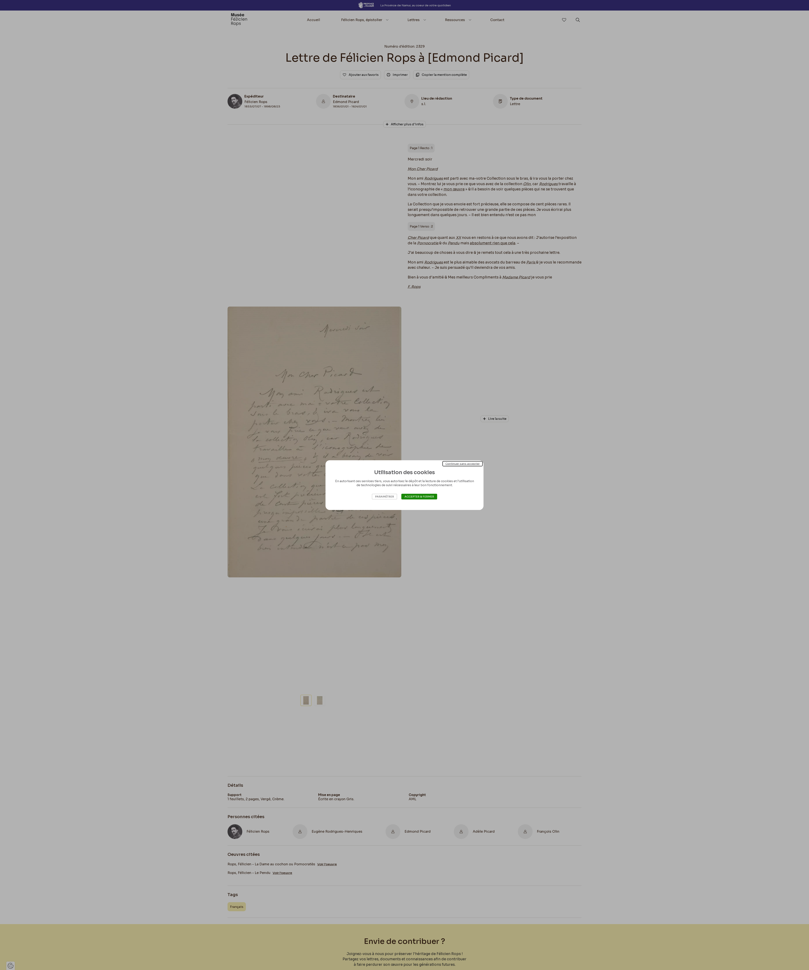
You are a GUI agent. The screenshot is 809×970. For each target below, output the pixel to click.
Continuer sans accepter (462, 463)
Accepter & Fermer (419, 496)
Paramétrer (384, 496)
